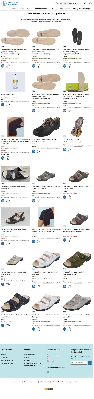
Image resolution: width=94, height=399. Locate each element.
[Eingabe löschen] (79, 3)
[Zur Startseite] (9, 3)
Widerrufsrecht (44, 382)
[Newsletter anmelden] (90, 363)
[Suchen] (57, 3)
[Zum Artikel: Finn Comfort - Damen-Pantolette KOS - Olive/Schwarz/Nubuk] (77, 260)
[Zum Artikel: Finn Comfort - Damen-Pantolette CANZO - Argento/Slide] (15, 260)
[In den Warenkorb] (2, 66)
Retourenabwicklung (7, 360)
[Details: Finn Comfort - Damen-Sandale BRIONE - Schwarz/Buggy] (3, 226)
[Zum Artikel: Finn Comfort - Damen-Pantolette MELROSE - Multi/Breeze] (15, 302)
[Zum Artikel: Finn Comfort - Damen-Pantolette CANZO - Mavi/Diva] (46, 260)
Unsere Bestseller (29, 354)
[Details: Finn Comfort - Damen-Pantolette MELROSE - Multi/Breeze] (3, 311)
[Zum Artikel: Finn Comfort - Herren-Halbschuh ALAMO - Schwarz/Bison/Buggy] (46, 127)
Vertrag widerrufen (72, 382)
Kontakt (3, 354)
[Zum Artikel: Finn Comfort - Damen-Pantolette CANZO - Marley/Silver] (77, 302)
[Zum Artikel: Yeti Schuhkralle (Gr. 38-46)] (77, 127)
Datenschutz (28, 382)
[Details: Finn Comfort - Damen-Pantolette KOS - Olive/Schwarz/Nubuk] (65, 269)
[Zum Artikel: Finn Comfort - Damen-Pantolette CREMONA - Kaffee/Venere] (77, 174)
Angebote (27, 360)
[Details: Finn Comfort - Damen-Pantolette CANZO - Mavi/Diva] (34, 269)
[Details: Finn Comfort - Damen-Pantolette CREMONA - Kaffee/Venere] (65, 183)
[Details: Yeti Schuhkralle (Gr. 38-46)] (65, 136)
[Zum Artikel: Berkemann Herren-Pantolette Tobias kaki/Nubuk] (15, 174)
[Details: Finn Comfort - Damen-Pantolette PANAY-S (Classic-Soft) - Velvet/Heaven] (65, 226)
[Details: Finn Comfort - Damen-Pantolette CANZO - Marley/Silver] (65, 311)
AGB (36, 382)
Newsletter (4, 357)
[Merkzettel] (85, 3)
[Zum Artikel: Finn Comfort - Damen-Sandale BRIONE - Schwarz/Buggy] (15, 217)
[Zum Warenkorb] (90, 3)
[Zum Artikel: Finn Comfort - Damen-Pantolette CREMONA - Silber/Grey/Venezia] (46, 174)
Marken (26, 357)
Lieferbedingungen (7, 363)
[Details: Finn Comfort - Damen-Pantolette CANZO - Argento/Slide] (3, 269)
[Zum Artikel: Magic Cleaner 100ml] (15, 82)
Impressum (17, 382)
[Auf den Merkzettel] (8, 66)
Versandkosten (16, 62)
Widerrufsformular (58, 382)
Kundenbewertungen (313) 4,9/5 (32, 364)
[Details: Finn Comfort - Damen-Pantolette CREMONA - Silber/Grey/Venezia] (34, 183)
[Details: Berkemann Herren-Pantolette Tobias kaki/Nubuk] (3, 183)
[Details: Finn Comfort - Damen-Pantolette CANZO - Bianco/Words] (34, 311)
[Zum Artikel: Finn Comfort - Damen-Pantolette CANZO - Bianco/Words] (46, 302)
